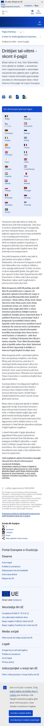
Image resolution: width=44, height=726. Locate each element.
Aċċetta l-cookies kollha (21, 713)
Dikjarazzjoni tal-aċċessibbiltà (15, 570)
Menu (40, 24)
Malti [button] (32, 14)
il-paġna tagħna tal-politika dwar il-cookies (24, 691)
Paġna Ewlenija (9, 32)
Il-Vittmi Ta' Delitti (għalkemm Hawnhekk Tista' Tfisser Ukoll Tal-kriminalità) (20, 37)
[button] (5, 526)
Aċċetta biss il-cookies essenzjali (25, 720)
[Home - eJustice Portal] (16, 12)
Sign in (37, 6)
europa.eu (17, 600)
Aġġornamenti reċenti (10, 7)
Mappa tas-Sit (8, 578)
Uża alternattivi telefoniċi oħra (15, 617)
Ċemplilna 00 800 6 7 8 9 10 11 (15, 613)
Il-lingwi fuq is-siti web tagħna (15, 650)
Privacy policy (8, 662)
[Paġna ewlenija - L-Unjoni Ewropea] (10, 594)
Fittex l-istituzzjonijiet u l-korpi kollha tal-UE (20, 674)
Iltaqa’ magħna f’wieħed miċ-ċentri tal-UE (19, 625)
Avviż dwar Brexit (9, 574)
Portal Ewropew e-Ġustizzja (20, 550)
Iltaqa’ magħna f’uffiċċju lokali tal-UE (17, 621)
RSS (3, 5)
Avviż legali (7, 563)
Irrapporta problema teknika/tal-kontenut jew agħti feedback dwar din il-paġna (21, 515)
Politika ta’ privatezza (11, 567)
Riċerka (38, 13)
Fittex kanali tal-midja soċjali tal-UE (17, 638)
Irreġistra (28, 6)
